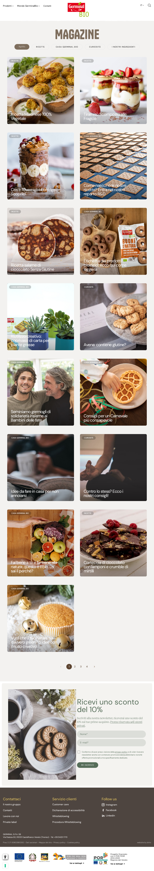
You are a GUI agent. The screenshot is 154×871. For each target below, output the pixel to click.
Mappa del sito (45, 842)
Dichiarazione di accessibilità (68, 810)
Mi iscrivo (87, 765)
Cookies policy (73, 842)
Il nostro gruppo (11, 804)
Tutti (22, 46)
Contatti (47, 6)
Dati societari (31, 842)
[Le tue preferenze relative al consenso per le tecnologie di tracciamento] (5, 866)
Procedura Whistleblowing (66, 822)
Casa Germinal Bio (67, 47)
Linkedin (110, 815)
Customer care (60, 804)
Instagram (111, 804)
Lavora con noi (11, 816)
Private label (10, 822)
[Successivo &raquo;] (94, 666)
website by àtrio (144, 842)
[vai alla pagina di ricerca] (149, 5)
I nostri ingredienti (123, 47)
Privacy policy (59, 842)
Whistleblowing (60, 816)
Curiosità (95, 47)
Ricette (40, 47)
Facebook (111, 810)
